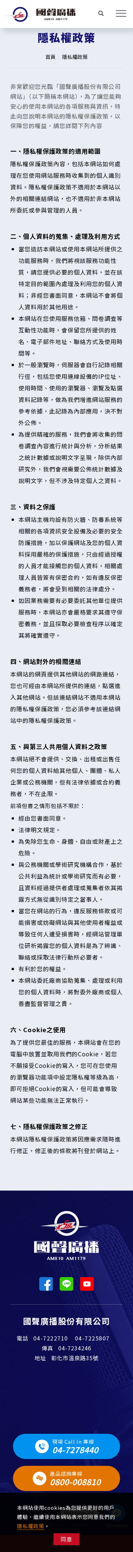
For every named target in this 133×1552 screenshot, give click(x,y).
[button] (101, 14)
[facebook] (46, 1284)
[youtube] (87, 1284)
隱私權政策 (30, 1526)
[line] (66, 1284)
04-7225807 (92, 1338)
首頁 (50, 56)
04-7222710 (50, 1338)
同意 (66, 1539)
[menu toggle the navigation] (117, 13)
